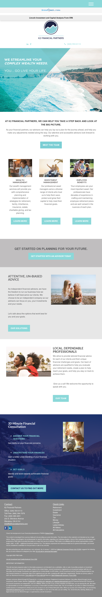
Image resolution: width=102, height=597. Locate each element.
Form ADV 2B (41, 575)
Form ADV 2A (29, 575)
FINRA (30, 581)
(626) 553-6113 (74, 43)
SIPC (34, 581)
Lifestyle (56, 522)
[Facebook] (30, 44)
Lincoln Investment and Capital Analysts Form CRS (51, 17)
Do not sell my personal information (46, 551)
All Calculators (58, 530)
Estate (55, 512)
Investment (57, 510)
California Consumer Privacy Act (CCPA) (69, 549)
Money (55, 520)
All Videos (57, 527)
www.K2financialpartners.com (15, 590)
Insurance (57, 515)
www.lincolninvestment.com (62, 581)
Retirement (57, 507)
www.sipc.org (50, 581)
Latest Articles (58, 525)
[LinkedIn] (27, 44)
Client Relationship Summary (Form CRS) (63, 575)
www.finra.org (40, 581)
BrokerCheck (49, 533)
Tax (54, 517)
